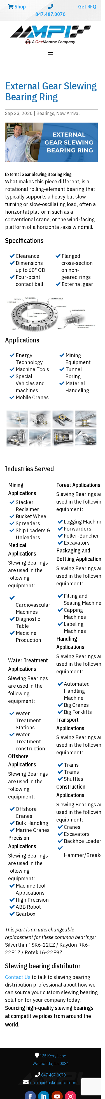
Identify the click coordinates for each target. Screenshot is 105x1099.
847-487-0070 (53, 1075)
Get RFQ (86, 7)
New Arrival (68, 113)
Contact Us (18, 977)
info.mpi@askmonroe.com (53, 1082)
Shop (19, 7)
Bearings (45, 113)
